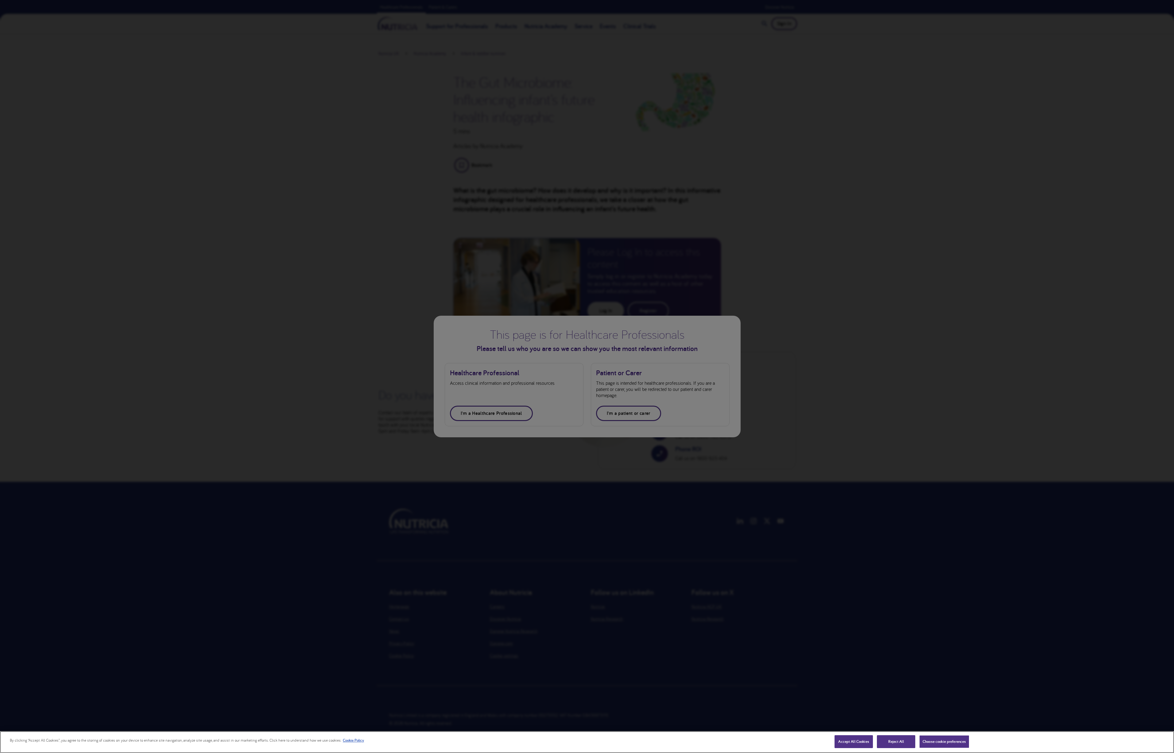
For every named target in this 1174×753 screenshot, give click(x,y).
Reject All (896, 741)
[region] (587, 742)
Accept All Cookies (853, 741)
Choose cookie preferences (944, 741)
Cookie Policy (353, 740)
